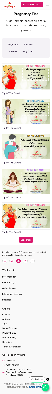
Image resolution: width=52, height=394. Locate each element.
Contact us (10, 361)
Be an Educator (9, 328)
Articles (6, 319)
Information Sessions (12, 294)
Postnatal (6, 299)
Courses (6, 314)
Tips (4, 323)
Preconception (9, 276)
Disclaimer (7, 342)
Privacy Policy (9, 333)
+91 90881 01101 (12, 365)
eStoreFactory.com (37, 387)
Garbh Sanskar (9, 288)
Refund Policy (9, 337)
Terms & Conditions (12, 346)
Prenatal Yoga (8, 282)
